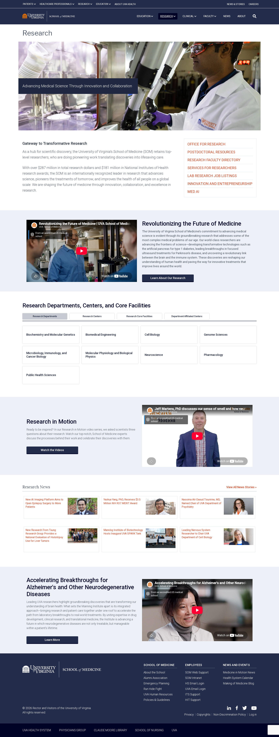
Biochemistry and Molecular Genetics (50, 334)
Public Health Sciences (41, 375)
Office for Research (206, 144)
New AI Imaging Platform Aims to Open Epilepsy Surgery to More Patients (44, 503)
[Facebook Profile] (237, 709)
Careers (254, 4)
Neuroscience (154, 354)
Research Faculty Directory (213, 160)
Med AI (193, 192)
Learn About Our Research (167, 278)
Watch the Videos (52, 450)
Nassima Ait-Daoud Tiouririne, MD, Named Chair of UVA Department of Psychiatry (201, 503)
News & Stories (236, 4)
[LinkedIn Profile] (229, 709)
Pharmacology (213, 354)
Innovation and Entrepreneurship (219, 184)
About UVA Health (125, 4)
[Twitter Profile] (244, 709)
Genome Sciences (215, 334)
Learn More (52, 639)
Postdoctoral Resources (211, 152)
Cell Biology (152, 334)
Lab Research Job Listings (212, 176)
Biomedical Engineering (101, 334)
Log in (253, 714)
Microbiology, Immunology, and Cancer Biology (46, 354)
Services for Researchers (211, 168)
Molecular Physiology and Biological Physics (109, 354)
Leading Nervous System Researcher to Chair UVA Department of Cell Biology (197, 534)
